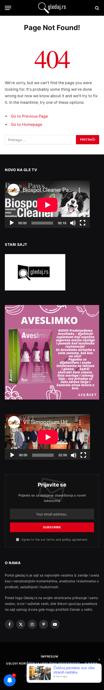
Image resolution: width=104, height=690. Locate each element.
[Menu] (8, 7)
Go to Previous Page (29, 116)
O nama (91, 663)
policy (66, 539)
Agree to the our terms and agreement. (54, 539)
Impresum (49, 656)
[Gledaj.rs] (52, 8)
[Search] (96, 7)
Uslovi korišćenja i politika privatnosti (43, 663)
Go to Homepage (26, 124)
